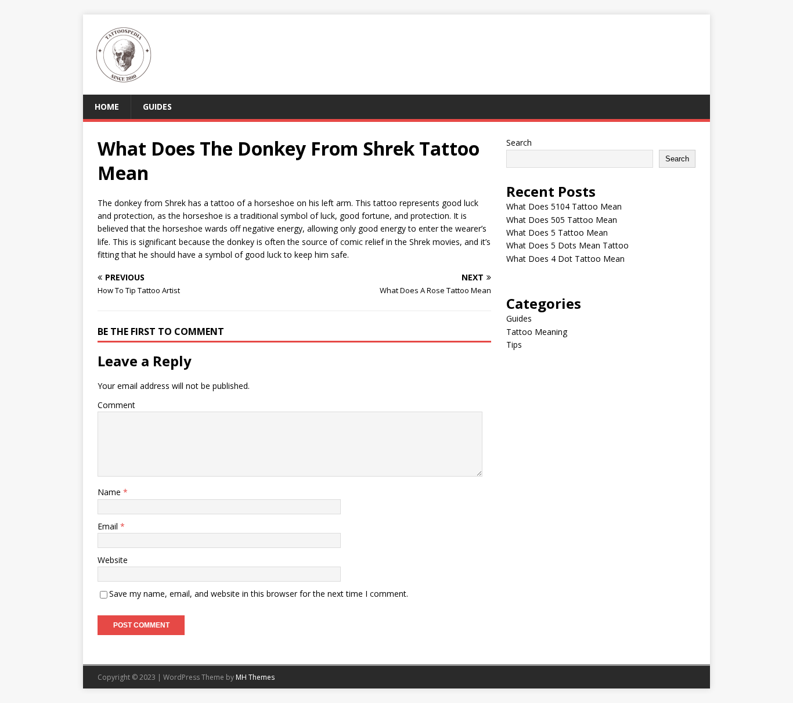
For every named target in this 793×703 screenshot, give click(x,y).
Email (109, 526)
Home (107, 106)
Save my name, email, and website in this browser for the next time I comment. (258, 593)
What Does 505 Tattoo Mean (561, 219)
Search (519, 142)
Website (113, 559)
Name (110, 491)
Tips (514, 344)
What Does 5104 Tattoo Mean (564, 206)
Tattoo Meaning (536, 331)
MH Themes (255, 677)
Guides (157, 106)
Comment (116, 404)
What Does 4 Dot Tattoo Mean (565, 258)
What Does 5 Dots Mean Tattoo (567, 245)
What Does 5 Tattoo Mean (557, 232)
